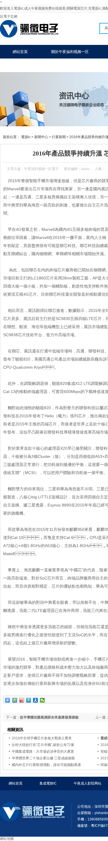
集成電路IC (48, 783)
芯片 (100, 205)
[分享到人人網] (35, 700)
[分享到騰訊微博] (28, 700)
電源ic (26, 137)
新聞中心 (41, 137)
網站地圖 (7, 839)
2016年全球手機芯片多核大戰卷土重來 (42, 738)
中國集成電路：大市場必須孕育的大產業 (43, 751)
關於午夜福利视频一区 (70, 52)
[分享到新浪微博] (21, 700)
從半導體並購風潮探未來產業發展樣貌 (49, 717)
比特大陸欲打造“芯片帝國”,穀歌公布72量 (43, 745)
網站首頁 (20, 52)
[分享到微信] (42, 700)
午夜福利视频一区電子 (41, 169)
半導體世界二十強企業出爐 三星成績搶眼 (43, 758)
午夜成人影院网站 (87, 783)
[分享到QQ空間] (15, 700)
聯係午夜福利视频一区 (31, 65)
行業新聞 (59, 137)
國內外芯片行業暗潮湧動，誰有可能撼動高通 (46, 765)
